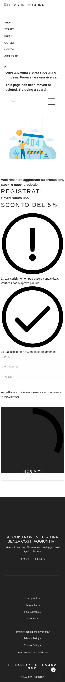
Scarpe (9, 29)
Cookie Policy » (32, 645)
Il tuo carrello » (32, 611)
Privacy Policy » (33, 638)
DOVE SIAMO (32, 559)
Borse (8, 35)
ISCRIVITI (32, 471)
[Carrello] (32, 67)
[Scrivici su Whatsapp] (6, 675)
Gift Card (11, 56)
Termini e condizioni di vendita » (32, 631)
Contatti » (32, 618)
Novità (9, 49)
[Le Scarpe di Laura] (25, 8)
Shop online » (32, 605)
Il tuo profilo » (32, 598)
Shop (7, 22)
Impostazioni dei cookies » (33, 652)
